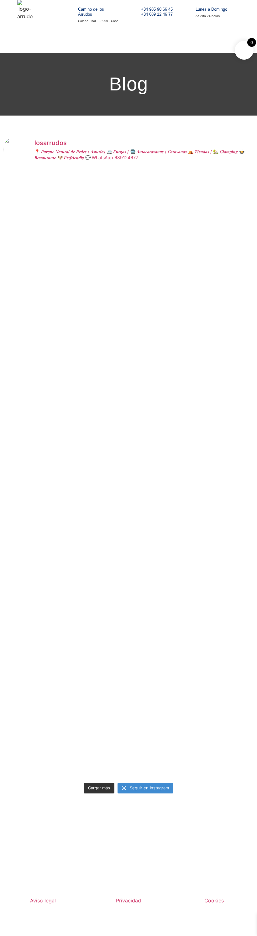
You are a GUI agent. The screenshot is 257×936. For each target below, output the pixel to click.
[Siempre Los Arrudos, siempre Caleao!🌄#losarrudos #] (160, 181)
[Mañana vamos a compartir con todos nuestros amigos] (224, 211)
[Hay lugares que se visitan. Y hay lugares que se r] (33, 388)
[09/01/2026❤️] (160, 710)
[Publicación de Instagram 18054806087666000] (224, 743)
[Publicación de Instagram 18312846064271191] (97, 692)
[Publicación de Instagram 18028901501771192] (97, 743)
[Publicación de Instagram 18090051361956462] (33, 717)
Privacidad (128, 900)
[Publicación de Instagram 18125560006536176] (160, 692)
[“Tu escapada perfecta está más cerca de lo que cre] (33, 636)
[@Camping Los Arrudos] (224, 688)
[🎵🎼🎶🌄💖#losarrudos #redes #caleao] (97, 181)
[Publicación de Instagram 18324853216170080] (224, 717)
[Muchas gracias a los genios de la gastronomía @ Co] (97, 644)
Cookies (214, 900)
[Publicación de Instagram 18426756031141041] (160, 621)
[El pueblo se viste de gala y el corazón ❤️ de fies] (33, 754)
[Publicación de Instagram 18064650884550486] (160, 743)
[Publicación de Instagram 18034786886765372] (97, 717)
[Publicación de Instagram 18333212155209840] (224, 621)
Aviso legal (43, 900)
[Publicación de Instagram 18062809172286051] (33, 692)
